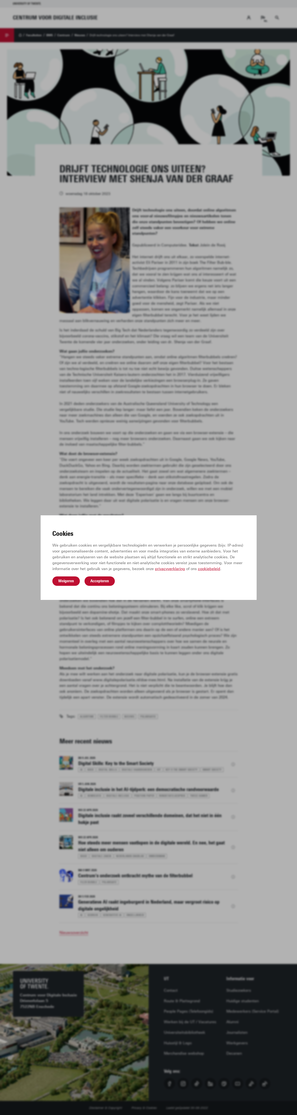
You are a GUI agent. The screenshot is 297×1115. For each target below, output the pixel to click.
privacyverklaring (170, 569)
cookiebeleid (209, 569)
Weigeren (66, 581)
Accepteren (99, 581)
